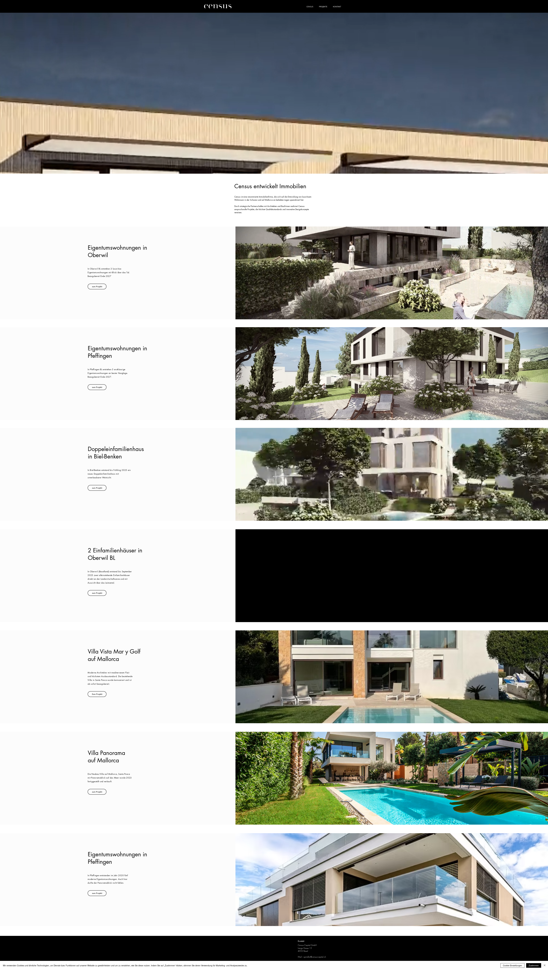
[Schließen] (544, 965)
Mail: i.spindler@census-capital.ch (312, 956)
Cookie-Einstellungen (512, 965)
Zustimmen (534, 965)
